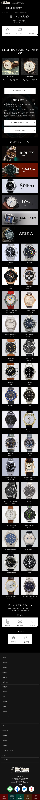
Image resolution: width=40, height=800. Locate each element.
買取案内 (28, 798)
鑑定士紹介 (5, 730)
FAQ (4, 755)
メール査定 (20, 625)
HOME (4, 657)
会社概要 (5, 735)
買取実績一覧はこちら (20, 90)
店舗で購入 (8, 33)
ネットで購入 (20, 33)
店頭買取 (13, 642)
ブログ (4, 725)
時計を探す (5, 672)
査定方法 (5, 696)
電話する (20, 798)
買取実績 (5, 701)
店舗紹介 (5, 706)
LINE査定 (7, 625)
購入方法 (5, 677)
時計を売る (5, 686)
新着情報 (5, 711)
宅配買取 (26, 642)
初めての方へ (6, 662)
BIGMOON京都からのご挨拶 (19, 122)
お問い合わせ (6, 759)
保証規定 (5, 745)
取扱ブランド (6, 682)
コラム (4, 721)
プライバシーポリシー (8, 750)
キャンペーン (6, 716)
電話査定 (32, 625)
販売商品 (5, 667)
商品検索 (4, 798)
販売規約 (5, 740)
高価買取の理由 (20, 130)
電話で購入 (32, 33)
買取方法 (5, 691)
